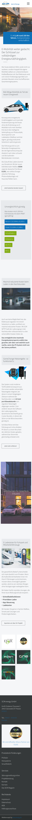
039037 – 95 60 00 (11, 718)
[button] (28, 3)
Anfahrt (4, 711)
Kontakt (4, 720)
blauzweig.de (17, 817)
